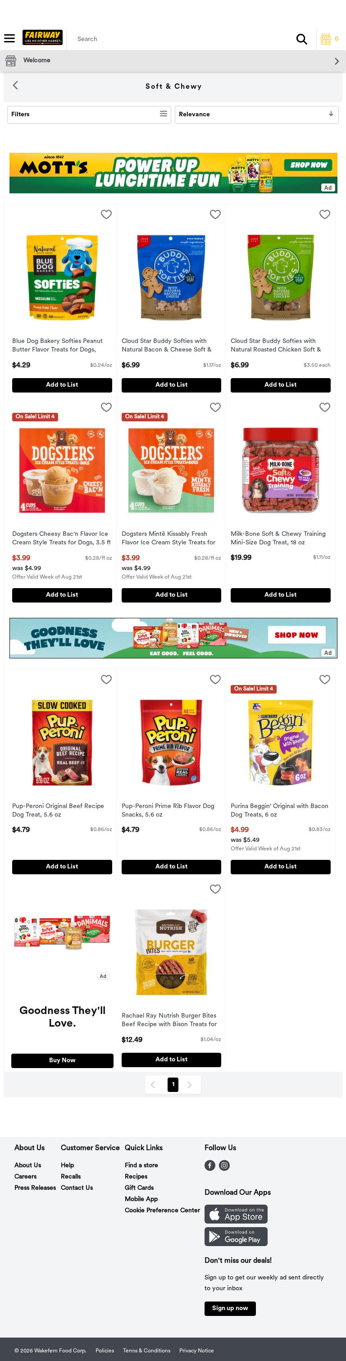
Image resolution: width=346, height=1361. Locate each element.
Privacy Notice (196, 1351)
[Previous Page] (154, 1085)
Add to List (62, 385)
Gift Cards (139, 1188)
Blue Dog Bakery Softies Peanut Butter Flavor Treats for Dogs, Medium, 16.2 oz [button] (57, 346)
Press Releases (35, 1188)
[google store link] (236, 1244)
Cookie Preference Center (162, 1210)
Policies (105, 1351)
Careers (25, 1177)
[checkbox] (106, 216)
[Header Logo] (40, 39)
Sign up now (230, 1308)
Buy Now (62, 1060)
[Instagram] (224, 1169)
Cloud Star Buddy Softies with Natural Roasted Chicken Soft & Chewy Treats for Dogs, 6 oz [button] (276, 346)
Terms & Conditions (146, 1351)
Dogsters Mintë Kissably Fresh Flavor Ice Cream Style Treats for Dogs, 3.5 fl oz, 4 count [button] (168, 539)
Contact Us (77, 1188)
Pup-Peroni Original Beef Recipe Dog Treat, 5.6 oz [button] (58, 811)
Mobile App (141, 1199)
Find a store (141, 1165)
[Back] (15, 87)
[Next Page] (191, 1085)
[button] (301, 39)
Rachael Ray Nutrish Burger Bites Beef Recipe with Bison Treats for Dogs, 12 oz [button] (169, 1021)
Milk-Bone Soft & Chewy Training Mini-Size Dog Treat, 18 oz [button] (278, 539)
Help (67, 1165)
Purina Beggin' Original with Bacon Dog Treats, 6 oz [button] (279, 811)
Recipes (136, 1177)
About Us (27, 1165)
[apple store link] (236, 1221)
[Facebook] (210, 1169)
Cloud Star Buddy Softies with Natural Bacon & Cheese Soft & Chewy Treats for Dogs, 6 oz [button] (167, 346)
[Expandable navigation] (9, 38)
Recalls (71, 1177)
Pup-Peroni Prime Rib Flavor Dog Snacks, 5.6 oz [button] (168, 811)
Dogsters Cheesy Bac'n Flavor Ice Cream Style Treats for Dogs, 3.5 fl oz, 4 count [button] (61, 539)
